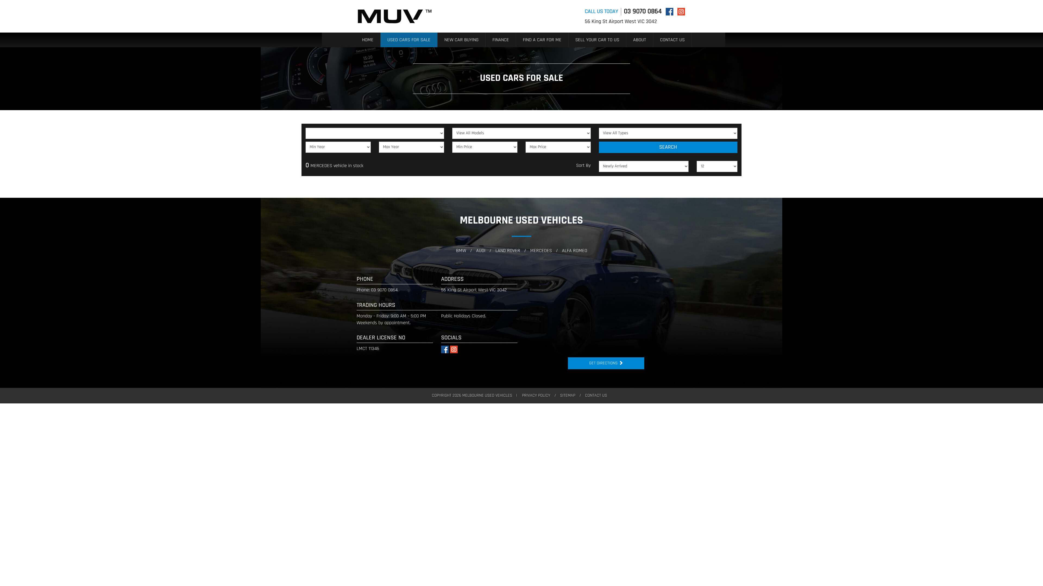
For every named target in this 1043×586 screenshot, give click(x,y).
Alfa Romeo (574, 251)
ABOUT (639, 40)
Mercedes (541, 251)
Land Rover (507, 251)
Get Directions (604, 363)
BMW (461, 251)
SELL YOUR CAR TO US (597, 40)
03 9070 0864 (643, 11)
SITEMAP (567, 395)
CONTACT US (672, 40)
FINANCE (500, 40)
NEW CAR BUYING (461, 40)
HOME (367, 40)
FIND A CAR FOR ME (542, 40)
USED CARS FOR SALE (409, 40)
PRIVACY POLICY (536, 395)
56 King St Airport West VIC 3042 (621, 21)
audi (480, 251)
